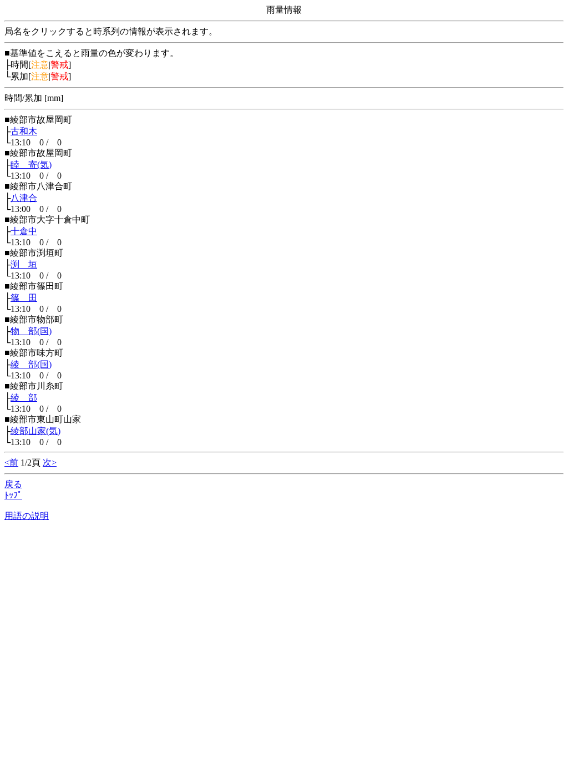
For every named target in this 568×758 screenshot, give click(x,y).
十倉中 (24, 231)
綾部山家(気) (35, 431)
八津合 (24, 198)
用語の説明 (26, 516)
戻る (13, 484)
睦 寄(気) (31, 164)
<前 (11, 462)
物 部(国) (31, 331)
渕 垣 (24, 264)
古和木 (24, 131)
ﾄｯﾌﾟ (13, 495)
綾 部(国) (31, 364)
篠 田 (24, 297)
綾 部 (24, 397)
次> (50, 462)
